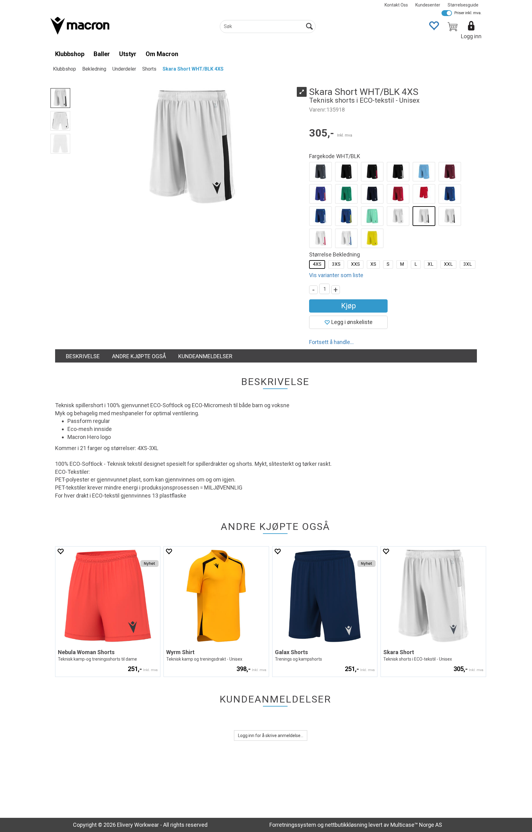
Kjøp (348, 305)
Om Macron (162, 54)
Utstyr (127, 54)
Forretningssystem (292, 825)
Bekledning (94, 69)
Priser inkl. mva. (468, 12)
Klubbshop (69, 54)
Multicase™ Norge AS (416, 825)
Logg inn (471, 36)
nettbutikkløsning (346, 825)
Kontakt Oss (396, 4)
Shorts (149, 69)
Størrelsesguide (463, 4)
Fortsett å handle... (331, 342)
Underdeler (124, 69)
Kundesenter (427, 4)
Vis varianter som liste (336, 275)
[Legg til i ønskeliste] (60, 551)
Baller (102, 54)
